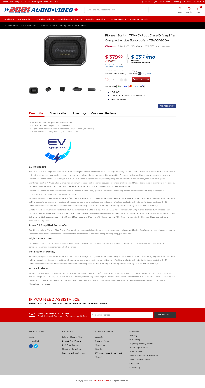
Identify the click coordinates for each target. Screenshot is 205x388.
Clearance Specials (138, 19)
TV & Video (7, 19)
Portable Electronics (95, 19)
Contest (98, 357)
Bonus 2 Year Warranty (72, 341)
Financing (133, 336)
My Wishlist (34, 341)
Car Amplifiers (65, 26)
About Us (99, 337)
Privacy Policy (134, 368)
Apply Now (146, 73)
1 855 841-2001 (54, 303)
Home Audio (24, 19)
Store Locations (102, 341)
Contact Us (100, 345)
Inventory (79, 113)
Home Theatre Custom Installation (143, 356)
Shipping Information (71, 349)
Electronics (13, 26)
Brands (98, 349)
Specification (59, 113)
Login (31, 337)
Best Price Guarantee (112, 65)
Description (36, 113)
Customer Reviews (103, 113)
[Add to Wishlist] (107, 79)
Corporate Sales (135, 352)
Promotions (134, 332)
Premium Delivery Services (74, 353)
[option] (65, 60)
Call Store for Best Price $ (114, 67)
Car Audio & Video (44, 19)
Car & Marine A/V (28, 26)
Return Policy (134, 340)
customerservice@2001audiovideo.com (88, 303)
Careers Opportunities (138, 348)
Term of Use (134, 364)
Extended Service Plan (72, 337)
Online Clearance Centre (139, 360)
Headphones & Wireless (69, 19)
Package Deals (117, 19)
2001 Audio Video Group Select (108, 353)
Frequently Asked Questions (141, 344)
